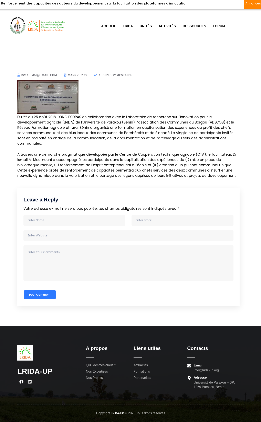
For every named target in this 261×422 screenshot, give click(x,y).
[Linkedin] (30, 382)
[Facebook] (21, 382)
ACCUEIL (108, 26)
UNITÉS (146, 26)
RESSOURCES (194, 26)
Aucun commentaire (115, 75)
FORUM (219, 26)
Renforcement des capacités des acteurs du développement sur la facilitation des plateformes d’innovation (94, 3)
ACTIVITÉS (167, 26)
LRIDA (128, 26)
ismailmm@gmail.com (38, 75)
